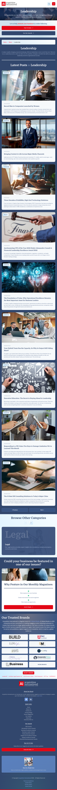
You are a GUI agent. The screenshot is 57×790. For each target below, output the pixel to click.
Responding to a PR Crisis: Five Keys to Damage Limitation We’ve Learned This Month (28, 447)
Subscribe (28, 718)
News (10, 42)
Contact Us (28, 710)
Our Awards (29, 716)
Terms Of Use (28, 786)
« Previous (15, 510)
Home (5, 42)
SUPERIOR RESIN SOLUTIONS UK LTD (39, 676)
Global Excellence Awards (28, 737)
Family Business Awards (28, 734)
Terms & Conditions (28, 781)
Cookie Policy (28, 782)
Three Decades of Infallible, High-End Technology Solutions (26, 200)
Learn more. (39, 696)
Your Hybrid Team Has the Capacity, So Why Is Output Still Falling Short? (28, 349)
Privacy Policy (28, 784)
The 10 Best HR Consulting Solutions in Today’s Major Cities (26, 496)
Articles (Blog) (28, 712)
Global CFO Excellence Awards (28, 735)
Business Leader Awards (28, 732)
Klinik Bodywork (19, 676)
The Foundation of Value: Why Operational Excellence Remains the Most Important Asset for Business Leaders (27, 299)
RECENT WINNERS (28, 673)
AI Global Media (35, 621)
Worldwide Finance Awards (29, 728)
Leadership (6, 72)
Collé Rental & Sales (9, 676)
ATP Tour (26, 676)
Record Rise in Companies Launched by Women (21, 106)
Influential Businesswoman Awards (28, 739)
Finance (6, 214)
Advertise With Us (28, 719)
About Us (28, 709)
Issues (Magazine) (28, 714)
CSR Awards (28, 726)
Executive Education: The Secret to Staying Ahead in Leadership (27, 398)
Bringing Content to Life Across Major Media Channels (24, 154)
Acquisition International (24, 778)
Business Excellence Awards (28, 730)
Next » (42, 510)
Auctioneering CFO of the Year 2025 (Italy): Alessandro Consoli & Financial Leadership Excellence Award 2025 (28, 249)
